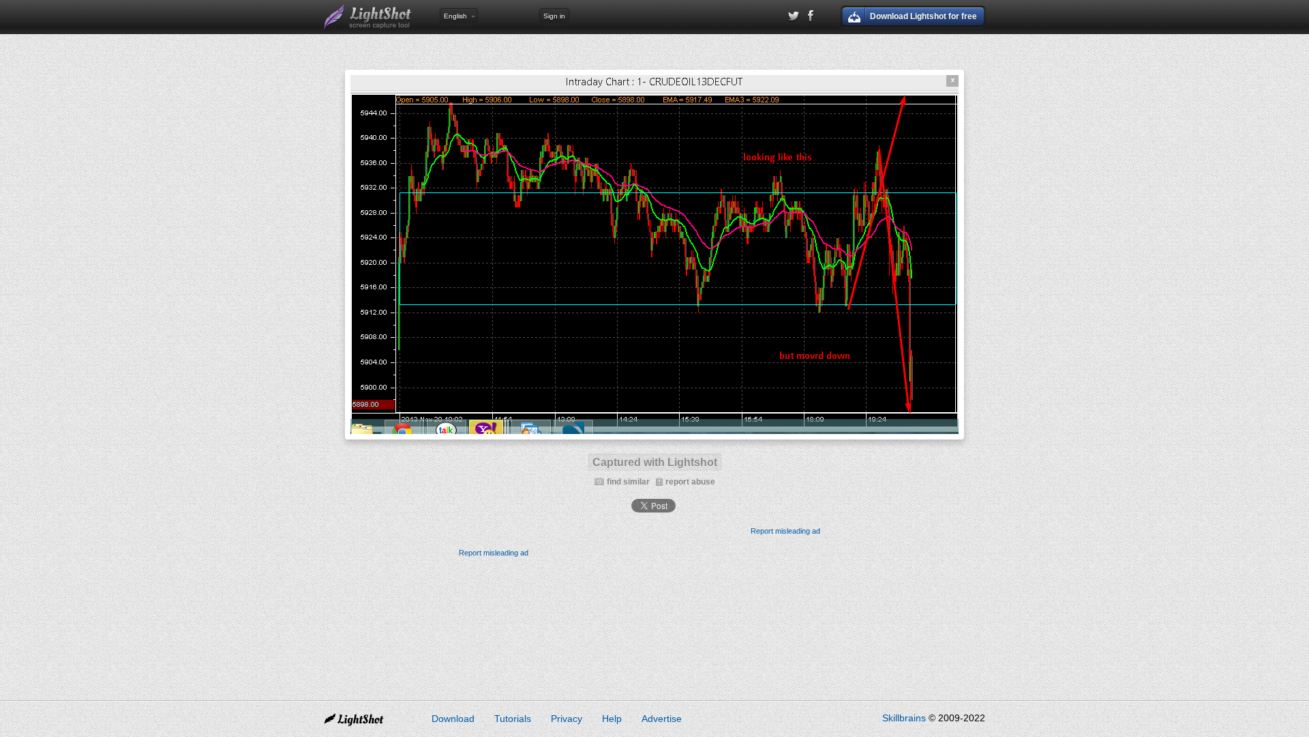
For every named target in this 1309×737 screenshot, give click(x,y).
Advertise (662, 718)
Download (453, 718)
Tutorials (512, 718)
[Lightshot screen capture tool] (368, 17)
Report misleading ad (785, 531)
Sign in (554, 16)
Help (612, 718)
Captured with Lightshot (654, 462)
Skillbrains (904, 717)
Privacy (566, 718)
